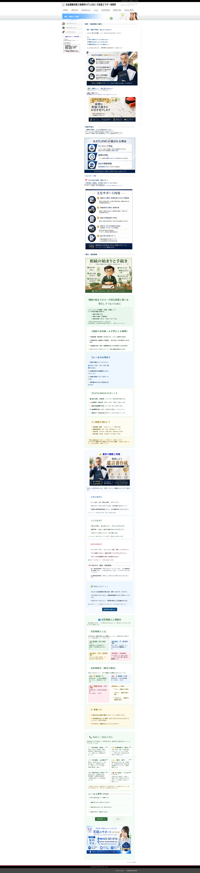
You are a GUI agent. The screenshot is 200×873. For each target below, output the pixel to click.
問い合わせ (72, 28)
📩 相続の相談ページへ (101, 818)
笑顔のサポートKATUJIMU (89, 4)
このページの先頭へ (132, 862)
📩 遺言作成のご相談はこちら (109, 609)
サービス (72, 23)
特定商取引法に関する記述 (132, 870)
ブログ (72, 32)
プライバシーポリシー (120, 870)
